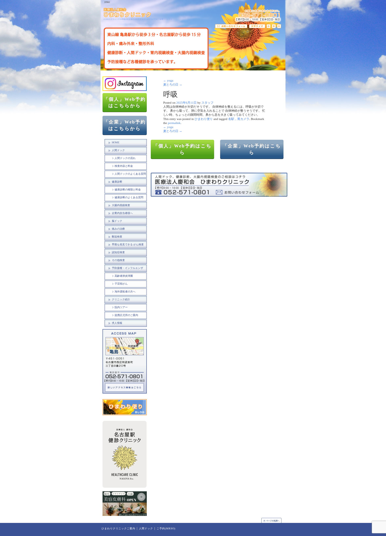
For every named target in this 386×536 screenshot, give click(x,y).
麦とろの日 (172, 84)
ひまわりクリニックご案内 (118, 528)
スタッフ (207, 102)
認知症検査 (118, 252)
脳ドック (117, 221)
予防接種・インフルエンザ (127, 268)
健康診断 (117, 181)
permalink (174, 123)
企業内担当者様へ (122, 213)
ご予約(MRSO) (166, 528)
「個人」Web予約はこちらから (125, 102)
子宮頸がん (121, 283)
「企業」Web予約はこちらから (125, 125)
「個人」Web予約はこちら (182, 149)
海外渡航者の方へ (125, 291)
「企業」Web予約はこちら (252, 149)
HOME (115, 142)
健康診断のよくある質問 (129, 197)
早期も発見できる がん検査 (128, 244)
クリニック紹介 (121, 299)
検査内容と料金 (124, 166)
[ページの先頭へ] (273, 520)
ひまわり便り (204, 119)
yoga (168, 80)
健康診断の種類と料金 (128, 189)
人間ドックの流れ (125, 158)
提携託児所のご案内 (126, 315)
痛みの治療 (118, 228)
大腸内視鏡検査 (121, 205)
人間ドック (118, 150)
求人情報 (117, 323)
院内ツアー (121, 307)
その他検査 (118, 260)
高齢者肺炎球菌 (124, 276)
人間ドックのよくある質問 (130, 173)
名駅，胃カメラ (238, 119)
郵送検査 (117, 236)
